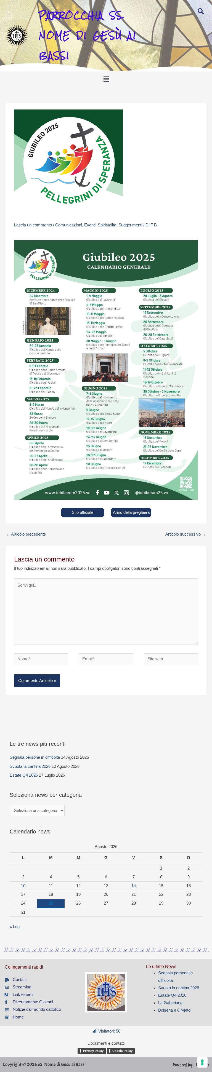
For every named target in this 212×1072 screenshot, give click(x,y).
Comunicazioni (68, 225)
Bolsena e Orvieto (174, 1010)
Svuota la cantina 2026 (30, 766)
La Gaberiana (170, 1003)
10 (23, 886)
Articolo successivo (185, 534)
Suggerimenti (130, 225)
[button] (106, 79)
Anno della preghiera (131, 512)
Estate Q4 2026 (24, 775)
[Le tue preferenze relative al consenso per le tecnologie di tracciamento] (202, 1062)
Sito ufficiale (82, 512)
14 (133, 886)
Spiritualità (107, 225)
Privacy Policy (93, 1051)
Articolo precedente (26, 534)
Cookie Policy (122, 1051)
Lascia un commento (33, 225)
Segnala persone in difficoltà (35, 757)
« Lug (15, 926)
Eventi (90, 225)
